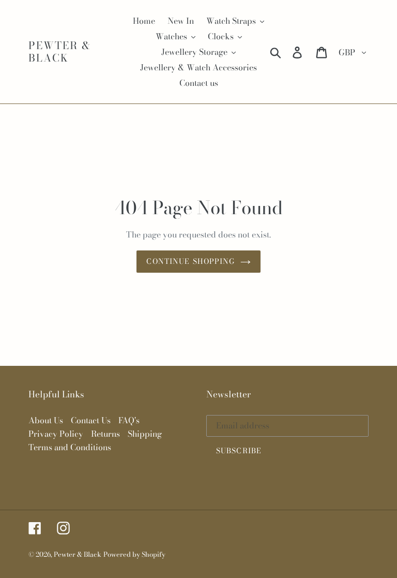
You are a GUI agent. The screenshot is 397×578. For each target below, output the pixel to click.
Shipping (145, 433)
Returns (105, 433)
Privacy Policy (55, 433)
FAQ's (129, 420)
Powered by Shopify (134, 554)
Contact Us (91, 420)
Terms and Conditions (69, 447)
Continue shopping (190, 261)
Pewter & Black (59, 51)
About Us (45, 420)
